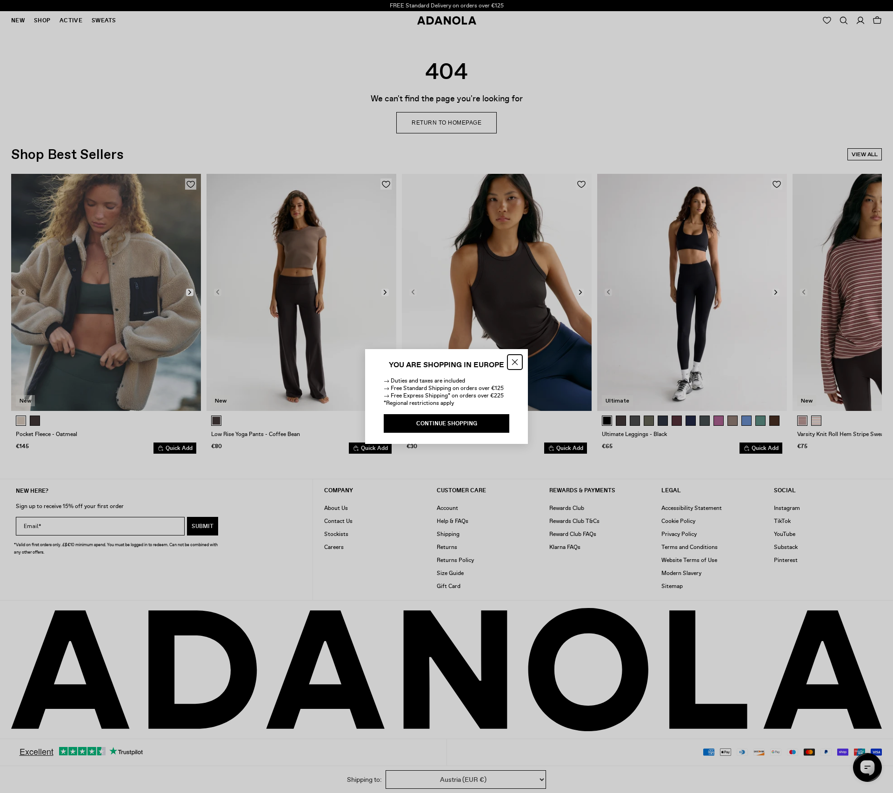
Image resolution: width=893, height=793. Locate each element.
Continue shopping (446, 423)
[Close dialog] (514, 362)
